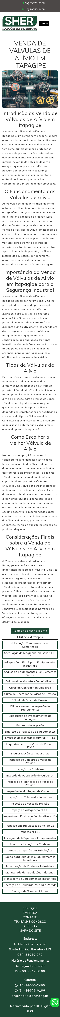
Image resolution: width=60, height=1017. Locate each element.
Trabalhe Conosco (30, 921)
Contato (30, 917)
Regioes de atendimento (30, 630)
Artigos (30, 926)
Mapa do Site (30, 930)
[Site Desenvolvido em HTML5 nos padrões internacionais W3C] (28, 1011)
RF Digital (43, 1006)
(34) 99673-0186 (34, 3)
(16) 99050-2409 (34, 9)
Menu (44, 23)
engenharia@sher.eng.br (30, 996)
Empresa (30, 913)
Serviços (30, 908)
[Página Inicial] (19, 23)
